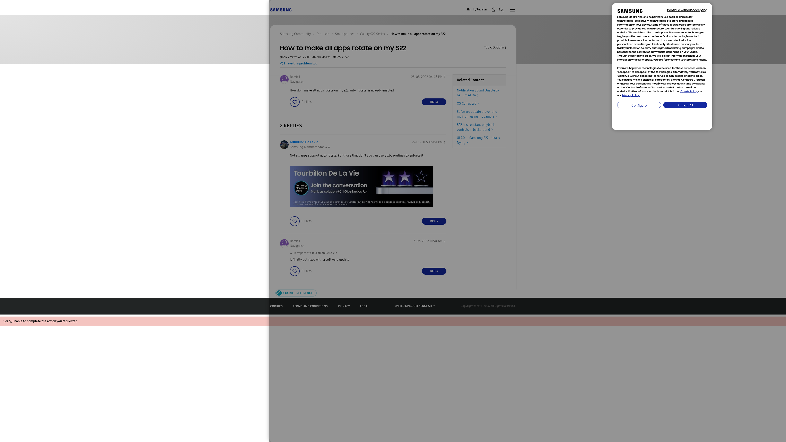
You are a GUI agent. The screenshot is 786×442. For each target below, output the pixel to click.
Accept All (685, 105)
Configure (639, 105)
